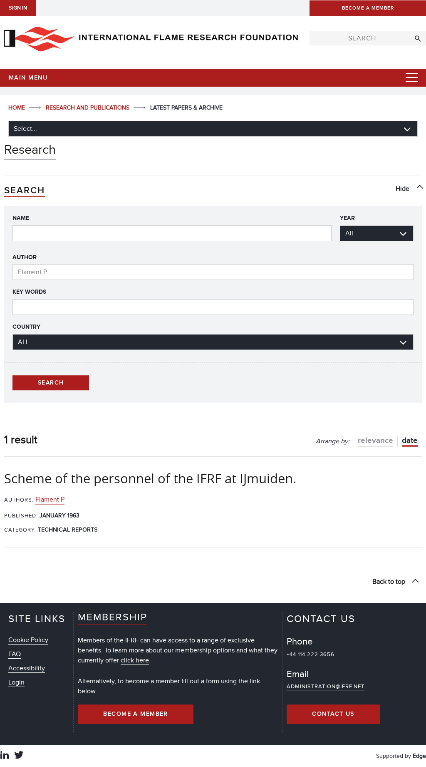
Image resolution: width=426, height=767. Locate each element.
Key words (29, 291)
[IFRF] (150, 37)
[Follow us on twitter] (18, 756)
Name (20, 218)
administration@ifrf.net (325, 686)
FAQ (14, 654)
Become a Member (135, 714)
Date (410, 440)
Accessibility (26, 668)
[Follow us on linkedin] (4, 756)
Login (16, 682)
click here (135, 660)
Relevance (375, 440)
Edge (419, 756)
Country (26, 326)
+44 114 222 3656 (310, 654)
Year (347, 218)
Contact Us (333, 714)
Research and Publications (88, 107)
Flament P (49, 499)
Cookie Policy (28, 640)
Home (17, 107)
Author (24, 257)
